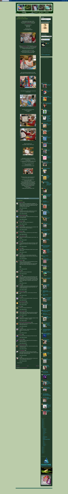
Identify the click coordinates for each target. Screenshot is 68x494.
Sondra (21, 248)
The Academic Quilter (46, 387)
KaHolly (48, 43)
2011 (43, 450)
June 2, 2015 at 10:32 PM (23, 326)
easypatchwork (45, 155)
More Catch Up (49, 272)
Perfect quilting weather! (49, 353)
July (43, 434)
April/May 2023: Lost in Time (49, 85)
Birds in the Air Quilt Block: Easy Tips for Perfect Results (47, 395)
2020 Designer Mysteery (49, 124)
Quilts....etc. (45, 313)
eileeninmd (21, 202)
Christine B (21, 339)
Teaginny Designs (45, 381)
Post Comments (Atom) (23, 367)
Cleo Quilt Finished (45, 311)
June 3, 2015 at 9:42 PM (23, 343)
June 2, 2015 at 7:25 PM (23, 320)
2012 (43, 449)
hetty (20, 209)
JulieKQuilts (45, 204)
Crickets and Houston (48, 234)
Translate (48, 20)
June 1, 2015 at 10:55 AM (23, 213)
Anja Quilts (44, 109)
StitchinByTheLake (46, 365)
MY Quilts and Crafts (46, 284)
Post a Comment (19, 362)
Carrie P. (21, 334)
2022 (43, 419)
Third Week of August (49, 131)
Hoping (44, 256)
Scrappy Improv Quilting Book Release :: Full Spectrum (49, 406)
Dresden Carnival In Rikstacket (48, 212)
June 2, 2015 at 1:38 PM (23, 304)
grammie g (21, 260)
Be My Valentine (49, 143)
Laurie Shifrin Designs (46, 245)
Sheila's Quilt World (46, 339)
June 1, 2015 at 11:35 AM (23, 229)
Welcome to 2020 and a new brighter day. (49, 347)
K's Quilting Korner (46, 239)
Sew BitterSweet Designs (47, 329)
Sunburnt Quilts (45, 371)
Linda (20, 284)
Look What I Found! (48, 218)
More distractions (48, 341)
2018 (43, 424)
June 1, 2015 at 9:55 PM (23, 258)
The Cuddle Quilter (28, 23)
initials (30, 51)
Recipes (20, 14)
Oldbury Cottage (45, 294)
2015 (43, 427)
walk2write (21, 225)
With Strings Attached (46, 410)
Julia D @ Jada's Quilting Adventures (25, 322)
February (44, 444)
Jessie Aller (45, 201)
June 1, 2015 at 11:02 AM (23, 219)
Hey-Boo (44, 188)
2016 (43, 426)
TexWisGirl (21, 231)
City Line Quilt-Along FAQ (49, 137)
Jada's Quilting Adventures (47, 194)
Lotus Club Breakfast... (48, 150)
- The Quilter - (45, 83)
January (44, 445)
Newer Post (18, 365)
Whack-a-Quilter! (49, 97)
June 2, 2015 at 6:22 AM (23, 273)
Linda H (21, 316)
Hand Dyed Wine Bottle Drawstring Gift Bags (49, 383)
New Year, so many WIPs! (48, 196)
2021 (43, 420)
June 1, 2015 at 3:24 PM (23, 246)
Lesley (21, 275)
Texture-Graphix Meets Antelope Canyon (46, 247)
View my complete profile (46, 54)
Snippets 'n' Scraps (46, 352)
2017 (43, 425)
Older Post (37, 365)
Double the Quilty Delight (23, 18)
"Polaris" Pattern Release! (49, 334)
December (44, 428)
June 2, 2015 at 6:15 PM (23, 309)
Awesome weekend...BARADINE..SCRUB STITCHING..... (49, 183)
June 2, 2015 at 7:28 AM (23, 289)
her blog (30, 186)
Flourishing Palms (46, 175)
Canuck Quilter (45, 136)
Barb (20, 270)
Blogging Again (45, 230)
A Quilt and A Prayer (46, 96)
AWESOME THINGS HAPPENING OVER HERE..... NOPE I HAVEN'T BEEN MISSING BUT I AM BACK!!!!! (47, 119)
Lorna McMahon (22, 350)
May (43, 440)
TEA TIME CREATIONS (46, 374)
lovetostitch (45, 265)
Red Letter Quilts (45, 316)
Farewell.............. (45, 295)
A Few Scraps (45, 90)
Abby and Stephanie (23, 215)
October (44, 431)
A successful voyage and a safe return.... (48, 299)
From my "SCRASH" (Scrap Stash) (48, 324)
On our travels (49, 224)
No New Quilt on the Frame (46, 314)
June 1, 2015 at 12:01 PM (23, 234)
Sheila (20, 241)
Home (17, 14)
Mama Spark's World (46, 271)
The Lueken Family (22, 301)
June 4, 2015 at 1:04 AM (23, 348)
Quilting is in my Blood (46, 310)
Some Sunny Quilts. (45, 372)
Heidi (20, 306)
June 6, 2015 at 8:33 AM (23, 355)
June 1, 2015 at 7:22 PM (23, 252)
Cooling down (49, 359)
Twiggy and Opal (45, 404)
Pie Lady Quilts (45, 304)
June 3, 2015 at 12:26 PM (23, 337)
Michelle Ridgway (22, 291)
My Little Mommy (49, 103)
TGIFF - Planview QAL (49, 110)
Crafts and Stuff (45, 142)
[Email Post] (28, 198)
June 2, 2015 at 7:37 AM (23, 295)
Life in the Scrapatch (46, 249)
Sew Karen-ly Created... (46, 333)
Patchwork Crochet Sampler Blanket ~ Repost (49, 251)
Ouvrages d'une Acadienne (47, 297)
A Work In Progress (48, 285)
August (44, 433)
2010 (43, 451)
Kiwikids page (45, 223)
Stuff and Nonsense (48, 366)
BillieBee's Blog (45, 123)
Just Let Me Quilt (45, 210)
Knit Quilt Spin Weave (46, 229)
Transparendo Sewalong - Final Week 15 (49, 157)
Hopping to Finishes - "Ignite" (48, 177)
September (44, 432)
